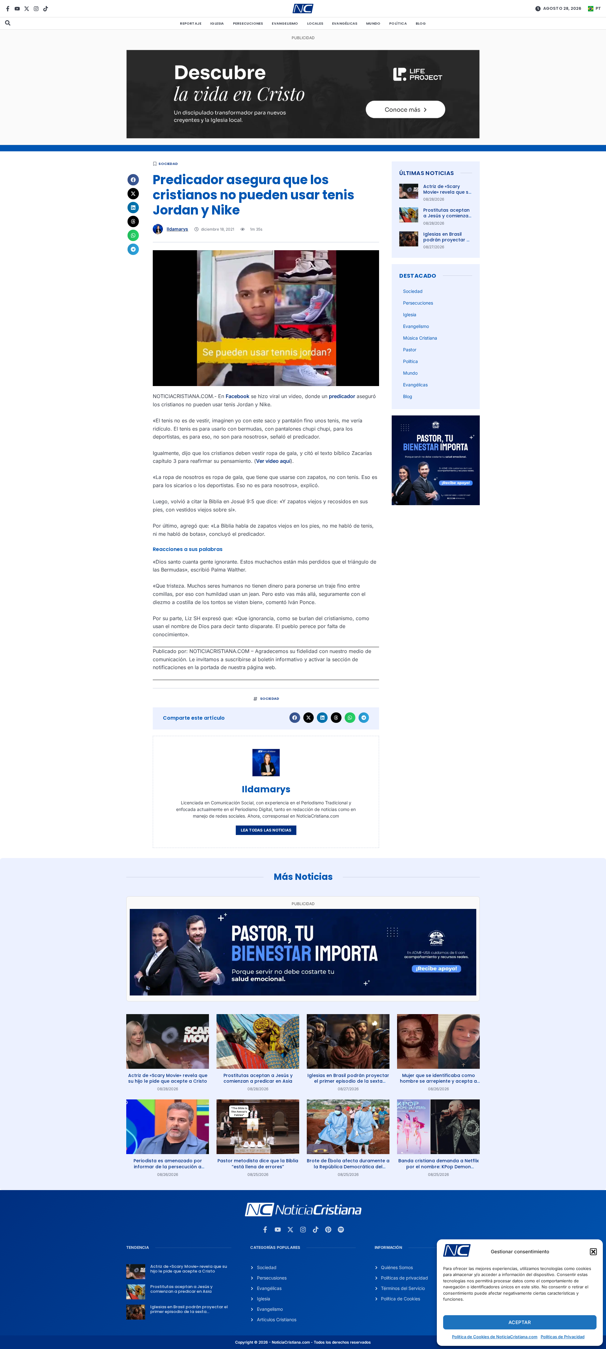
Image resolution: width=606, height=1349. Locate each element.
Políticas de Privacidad (563, 1336)
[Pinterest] (328, 1229)
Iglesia (217, 23)
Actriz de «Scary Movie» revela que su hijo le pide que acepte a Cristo (447, 195)
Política (398, 23)
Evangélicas (344, 23)
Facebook (237, 396)
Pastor (409, 349)
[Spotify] (341, 1229)
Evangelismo (285, 23)
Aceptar (519, 1322)
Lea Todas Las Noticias (266, 830)
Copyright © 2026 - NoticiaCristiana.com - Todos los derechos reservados (303, 1342)
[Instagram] (36, 8)
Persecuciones (248, 23)
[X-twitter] (26, 8)
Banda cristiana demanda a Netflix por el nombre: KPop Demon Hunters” (438, 1166)
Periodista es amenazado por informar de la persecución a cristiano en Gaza (168, 1166)
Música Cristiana (420, 338)
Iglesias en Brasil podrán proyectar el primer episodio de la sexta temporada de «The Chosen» (348, 1081)
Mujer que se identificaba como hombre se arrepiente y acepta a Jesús (438, 1081)
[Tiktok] (45, 8)
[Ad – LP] (303, 136)
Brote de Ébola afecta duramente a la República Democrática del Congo (348, 1166)
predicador (342, 396)
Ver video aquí (273, 461)
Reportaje (190, 23)
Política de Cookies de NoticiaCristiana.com (495, 1336)
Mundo (373, 23)
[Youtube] (17, 8)
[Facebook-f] (7, 8)
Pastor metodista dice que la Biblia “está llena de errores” (257, 1164)
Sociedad (168, 163)
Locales (315, 23)
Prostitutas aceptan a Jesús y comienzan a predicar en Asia (447, 216)
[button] (593, 1252)
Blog (421, 23)
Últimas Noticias (426, 173)
